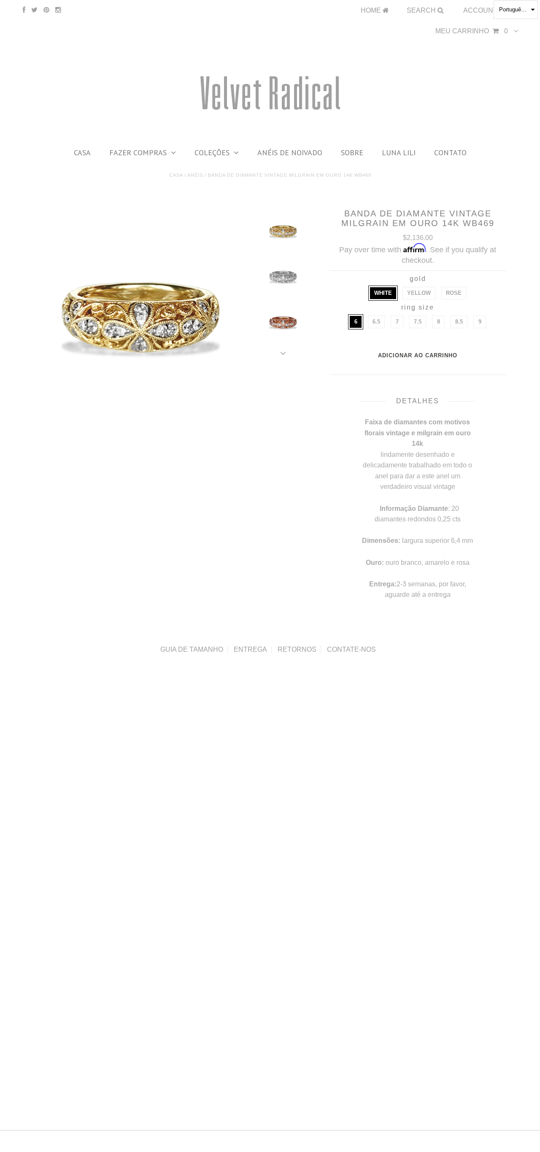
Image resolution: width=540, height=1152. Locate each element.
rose (454, 293)
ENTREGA (250, 649)
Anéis (195, 175)
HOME (372, 10)
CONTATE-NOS (351, 649)
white (383, 293)
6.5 (376, 321)
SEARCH (422, 10)
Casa (82, 152)
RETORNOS (297, 649)
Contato (450, 152)
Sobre (352, 152)
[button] (516, 9)
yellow (419, 293)
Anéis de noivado (289, 152)
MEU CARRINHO (471, 31)
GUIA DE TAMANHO (191, 649)
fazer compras (138, 152)
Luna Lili (399, 152)
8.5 (459, 321)
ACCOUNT (481, 10)
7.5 (417, 321)
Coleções (212, 152)
